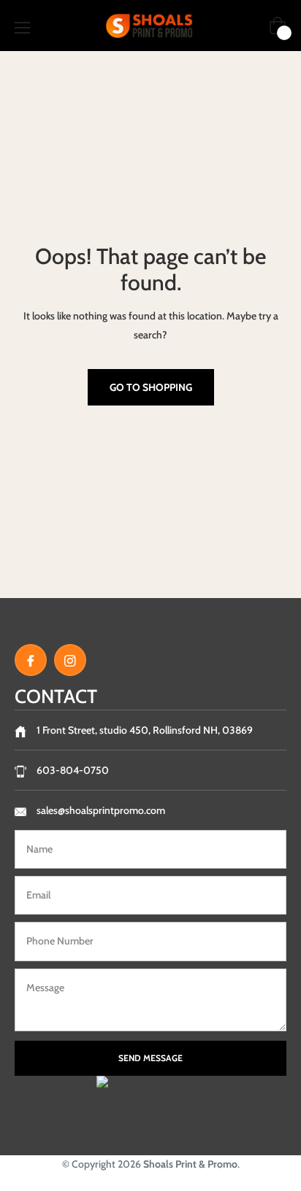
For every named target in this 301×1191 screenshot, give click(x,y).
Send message (150, 1057)
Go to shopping (151, 387)
